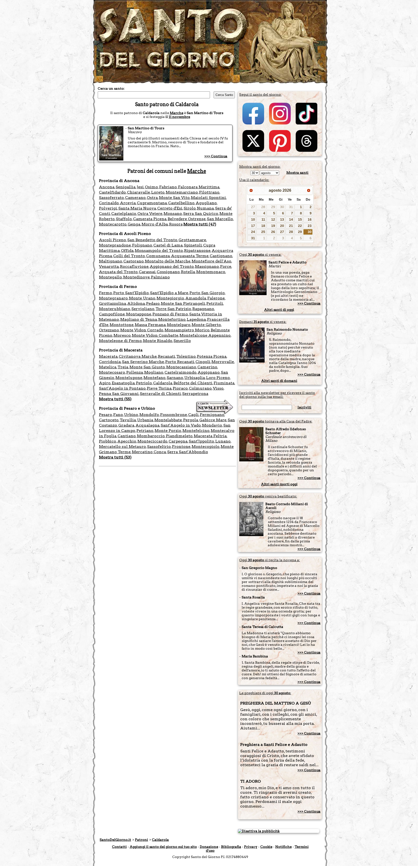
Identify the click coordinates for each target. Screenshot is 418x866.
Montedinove (136, 277)
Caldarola (162, 383)
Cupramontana (152, 203)
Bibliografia (231, 847)
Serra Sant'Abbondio (187, 452)
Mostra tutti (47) (199, 224)
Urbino (131, 414)
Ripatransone (197, 250)
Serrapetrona (195, 393)
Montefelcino (195, 430)
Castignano (221, 256)
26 (273, 232)
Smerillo (182, 340)
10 (253, 219)
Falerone (216, 298)
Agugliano (206, 203)
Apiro (105, 383)
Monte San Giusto (147, 367)
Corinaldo (109, 203)
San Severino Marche (143, 361)
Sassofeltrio (159, 446)
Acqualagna (147, 425)
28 (263, 207)
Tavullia (128, 420)
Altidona (136, 303)
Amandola (195, 298)
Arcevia (128, 203)
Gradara (126, 425)
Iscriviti (304, 407)
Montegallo (110, 277)
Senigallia (125, 187)
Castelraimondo (180, 372)
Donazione (209, 847)
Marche (176, 113)
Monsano (173, 213)
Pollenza (134, 372)
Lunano (223, 441)
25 (263, 232)
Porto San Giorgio (207, 293)
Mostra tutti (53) (115, 457)
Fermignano (212, 414)
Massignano (207, 266)
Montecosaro (112, 372)
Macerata (108, 356)
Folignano (142, 245)
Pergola (190, 420)
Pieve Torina (159, 388)
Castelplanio (123, 213)
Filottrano (209, 192)
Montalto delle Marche (167, 261)
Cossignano (168, 271)
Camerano (135, 197)
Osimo (151, 187)
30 (282, 207)
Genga (134, 224)
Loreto (157, 192)
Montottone (122, 324)
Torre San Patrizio (173, 308)
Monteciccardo (152, 441)
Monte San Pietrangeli (183, 303)
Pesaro (105, 414)
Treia (123, 367)
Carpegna (178, 441)
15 (300, 219)
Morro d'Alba (155, 224)
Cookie (266, 847)
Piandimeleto (179, 436)
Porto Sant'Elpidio (131, 293)
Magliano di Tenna (138, 319)
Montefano (154, 377)
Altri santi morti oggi (279, 484)
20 (282, 226)
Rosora (176, 224)
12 (273, 219)
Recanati (166, 356)
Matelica (107, 367)
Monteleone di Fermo (120, 340)
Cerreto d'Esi (169, 208)
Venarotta (109, 266)
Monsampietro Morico (186, 330)
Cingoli (202, 361)
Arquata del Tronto (118, 271)
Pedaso (153, 303)
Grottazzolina (112, 303)
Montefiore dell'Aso (211, 261)
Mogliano (153, 372)
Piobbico (107, 441)
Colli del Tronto (129, 256)
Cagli (193, 414)
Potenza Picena (211, 356)
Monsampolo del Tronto (159, 250)
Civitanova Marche (138, 356)
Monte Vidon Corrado (141, 330)
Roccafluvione (134, 266)
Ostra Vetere (149, 213)
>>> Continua (215, 156)
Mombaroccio (151, 436)
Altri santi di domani (279, 381)
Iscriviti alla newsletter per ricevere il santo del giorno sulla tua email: (277, 395)
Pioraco (180, 388)
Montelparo (178, 324)
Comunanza (158, 256)
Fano (118, 414)
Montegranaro (113, 298)
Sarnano (175, 377)
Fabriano (168, 187)
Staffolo (124, 219)
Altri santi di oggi (279, 310)
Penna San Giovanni (119, 393)
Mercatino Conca (149, 452)
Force (225, 266)
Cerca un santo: (111, 88)
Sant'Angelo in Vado (181, 425)
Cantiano (127, 436)
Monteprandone (115, 245)
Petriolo (144, 383)
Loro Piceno (218, 377)
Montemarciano (182, 192)
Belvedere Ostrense (187, 219)
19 (273, 226)
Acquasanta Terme (190, 256)
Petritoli (214, 303)
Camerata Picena (149, 219)
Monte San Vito (174, 197)
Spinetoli (193, 245)
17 (253, 226)
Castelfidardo (112, 192)
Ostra (152, 197)
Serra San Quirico (200, 213)
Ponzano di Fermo (170, 314)
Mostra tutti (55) (115, 399)
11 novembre (179, 117)
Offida (127, 250)
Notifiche (283, 847)
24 (253, 232)
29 (273, 207)
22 (300, 226)
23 (310, 226)
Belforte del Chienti (192, 383)
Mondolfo (149, 414)
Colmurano (200, 388)
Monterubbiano (114, 308)
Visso (218, 388)
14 (291, 219)
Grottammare (192, 240)
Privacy (250, 847)
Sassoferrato (111, 197)
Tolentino (186, 356)
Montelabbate (168, 420)
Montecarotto (113, 224)
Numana (205, 208)
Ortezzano (109, 330)
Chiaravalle (138, 192)
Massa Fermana (150, 324)
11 (263, 219)
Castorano (133, 261)
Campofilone (112, 314)
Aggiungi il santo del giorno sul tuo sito (163, 847)
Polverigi (108, 208)
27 (253, 207)
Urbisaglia (194, 377)
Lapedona (196, 319)
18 (263, 226)
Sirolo (190, 208)
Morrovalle (222, 361)
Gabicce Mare (212, 420)
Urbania (145, 420)
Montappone (138, 314)
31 (291, 207)
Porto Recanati (179, 361)
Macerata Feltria (210, 436)
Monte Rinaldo (157, 340)
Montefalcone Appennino (205, 335)
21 (291, 226)
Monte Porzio (168, 430)
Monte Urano (142, 298)
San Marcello (220, 219)
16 (310, 219)
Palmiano (160, 277)
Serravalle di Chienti (160, 393)
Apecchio (126, 441)
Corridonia (110, 361)
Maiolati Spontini (208, 197)
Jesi (140, 187)
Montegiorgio (170, 298)
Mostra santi (297, 173)
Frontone (181, 446)
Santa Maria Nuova (137, 208)
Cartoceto (109, 420)
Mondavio (212, 425)
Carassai (147, 271)
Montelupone (128, 377)
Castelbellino (181, 203)
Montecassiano (181, 367)
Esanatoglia (123, 383)
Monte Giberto (206, 324)
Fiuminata (224, 383)
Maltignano (110, 261)
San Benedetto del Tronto (152, 240)
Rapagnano (203, 308)
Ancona (106, 187)
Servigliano (142, 308)
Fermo (105, 293)
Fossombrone (173, 414)
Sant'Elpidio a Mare (169, 293)
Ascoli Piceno (112, 240)
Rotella (188, 271)
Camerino (207, 367)
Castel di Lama (168, 245)
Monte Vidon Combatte (155, 335)
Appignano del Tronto (172, 266)
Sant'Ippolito (201, 441)
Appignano (209, 372)
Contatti (119, 847)
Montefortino (172, 319)
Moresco (122, 335)
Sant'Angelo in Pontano (122, 388)
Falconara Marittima (198, 187)
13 (282, 219)
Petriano (144, 430)
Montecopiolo (205, 446)
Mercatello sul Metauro (122, 446)
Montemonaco (210, 271)
